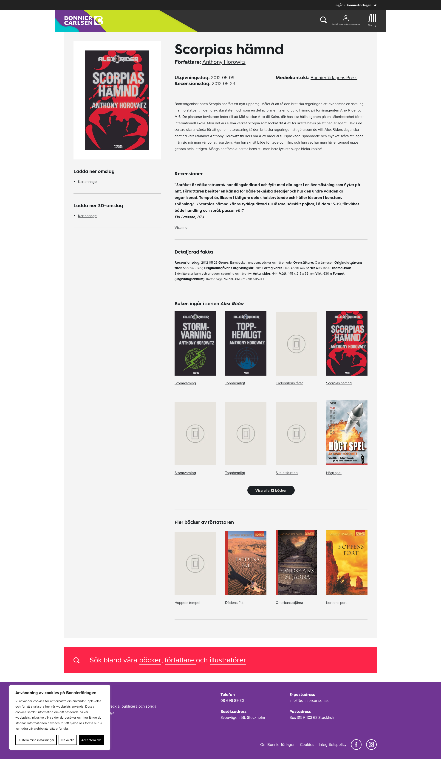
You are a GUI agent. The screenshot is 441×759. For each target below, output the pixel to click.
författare (180, 659)
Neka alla (67, 740)
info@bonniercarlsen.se (309, 700)
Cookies (307, 745)
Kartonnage (87, 181)
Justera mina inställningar (36, 740)
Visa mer (182, 227)
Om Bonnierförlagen (277, 745)
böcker (150, 659)
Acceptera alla (91, 740)
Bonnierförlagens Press (334, 77)
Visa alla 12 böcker (271, 490)
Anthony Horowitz (224, 62)
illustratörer (228, 659)
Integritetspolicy (332, 745)
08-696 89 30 (232, 700)
